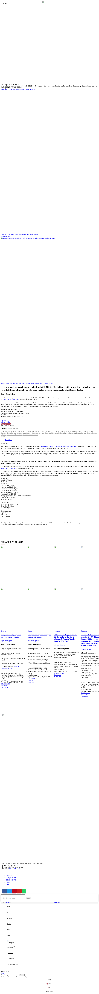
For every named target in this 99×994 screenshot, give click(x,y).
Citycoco (62, 431)
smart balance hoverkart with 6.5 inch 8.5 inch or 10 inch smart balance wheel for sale (27, 383)
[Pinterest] (14, 891)
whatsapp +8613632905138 (10, 667)
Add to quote (6, 424)
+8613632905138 (14, 869)
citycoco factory (88, 431)
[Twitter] (9, 891)
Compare (11, 958)
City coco (56, 431)
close (2, 973)
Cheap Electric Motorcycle (43, 431)
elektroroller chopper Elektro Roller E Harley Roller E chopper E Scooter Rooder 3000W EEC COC (65, 638)
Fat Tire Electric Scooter (14, 435)
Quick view (4, 687)
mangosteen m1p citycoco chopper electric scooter (11, 636)
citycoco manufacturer (24, 433)
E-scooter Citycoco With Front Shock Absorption (60, 433)
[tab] (51, 440)
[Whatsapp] (24, 891)
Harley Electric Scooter (30, 435)
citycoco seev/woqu (38, 433)
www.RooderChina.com (10, 399)
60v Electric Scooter (11, 431)
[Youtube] (19, 891)
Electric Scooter (81, 433)
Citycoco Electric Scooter (74, 431)
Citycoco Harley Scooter (8, 433)
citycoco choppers (12, 84)
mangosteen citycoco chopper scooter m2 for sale (39, 636)
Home (3, 84)
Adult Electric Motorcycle (26, 431)
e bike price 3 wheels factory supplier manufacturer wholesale (19, 234)
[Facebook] (4, 891)
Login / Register (13, 964)
